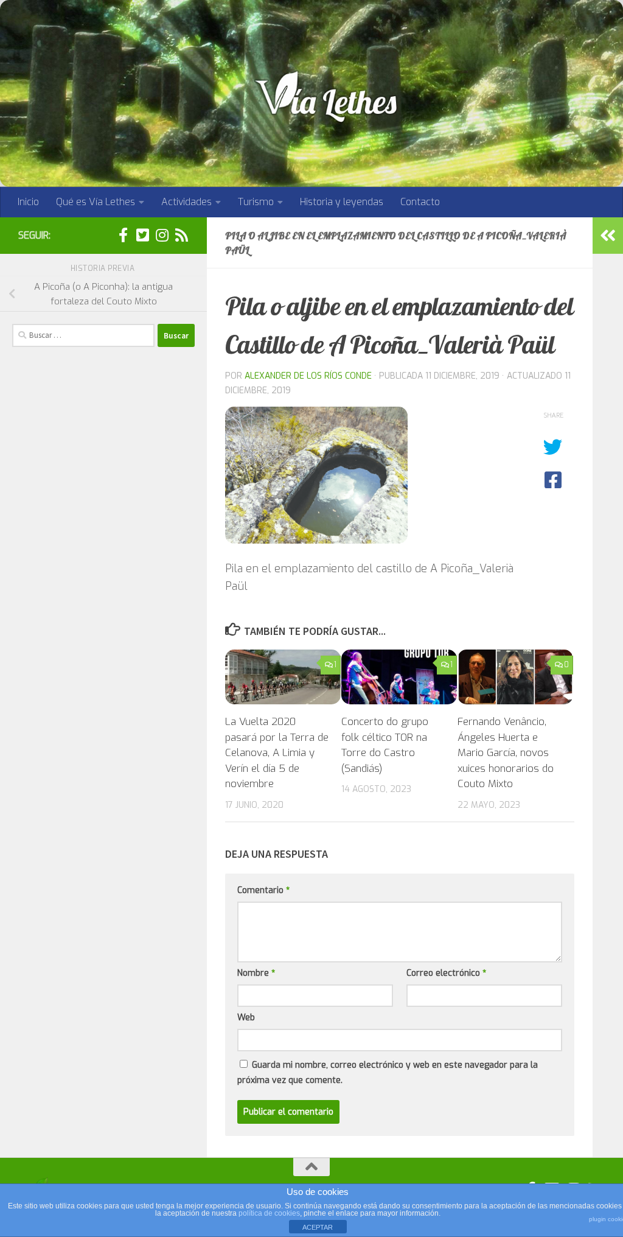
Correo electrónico (446, 973)
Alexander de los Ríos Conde (308, 376)
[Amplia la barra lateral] (608, 235)
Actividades (186, 201)
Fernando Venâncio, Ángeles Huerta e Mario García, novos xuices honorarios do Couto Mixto (506, 753)
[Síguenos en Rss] (181, 235)
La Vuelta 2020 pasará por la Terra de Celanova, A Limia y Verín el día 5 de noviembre (277, 753)
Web (246, 1017)
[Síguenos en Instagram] (162, 235)
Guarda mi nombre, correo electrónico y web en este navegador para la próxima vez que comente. (387, 1072)
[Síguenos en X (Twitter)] (142, 235)
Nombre (256, 973)
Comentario (263, 890)
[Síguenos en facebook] (123, 235)
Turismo (256, 201)
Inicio (28, 201)
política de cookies (269, 1213)
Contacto (420, 201)
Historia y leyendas (341, 201)
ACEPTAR (317, 1227)
